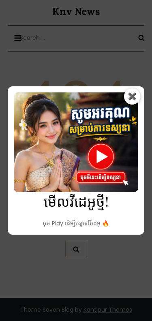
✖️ (132, 96)
